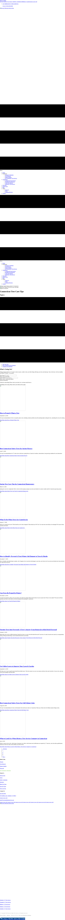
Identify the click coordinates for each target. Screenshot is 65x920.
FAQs (1, 777)
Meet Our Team (3, 784)
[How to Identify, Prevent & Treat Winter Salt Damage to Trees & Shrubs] (12, 553)
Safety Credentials (3, 779)
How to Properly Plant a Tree (9, 413)
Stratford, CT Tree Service (5, 900)
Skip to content (3, 0)
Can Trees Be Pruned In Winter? (11, 593)
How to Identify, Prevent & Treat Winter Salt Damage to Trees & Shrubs (24, 556)
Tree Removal (3, 764)
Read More (9, 420)
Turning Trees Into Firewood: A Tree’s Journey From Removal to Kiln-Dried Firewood (28, 629)
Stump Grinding (3, 766)
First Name (2, 375)
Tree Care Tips (3, 788)
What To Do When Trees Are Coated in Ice (14, 519)
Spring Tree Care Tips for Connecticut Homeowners (17, 484)
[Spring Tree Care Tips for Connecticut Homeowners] (12, 481)
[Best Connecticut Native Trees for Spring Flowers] (12, 445)
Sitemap (8, 915)
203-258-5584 (3, 793)
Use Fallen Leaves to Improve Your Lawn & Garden (17, 666)
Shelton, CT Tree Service (5, 906)
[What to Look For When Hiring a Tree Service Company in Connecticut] (12, 735)
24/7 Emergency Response (5, 770)
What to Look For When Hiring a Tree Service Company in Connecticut (23, 738)
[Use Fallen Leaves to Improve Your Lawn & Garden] (12, 663)
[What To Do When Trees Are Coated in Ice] (12, 516)
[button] (4, 380)
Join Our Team (3, 786)
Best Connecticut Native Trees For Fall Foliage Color (17, 703)
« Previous (5, 748)
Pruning (1, 761)
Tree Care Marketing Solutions (25, 915)
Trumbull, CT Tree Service (5, 902)
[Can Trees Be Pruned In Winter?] (12, 590)
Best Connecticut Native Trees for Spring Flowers (16, 448)
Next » (4, 756)
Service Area (2, 775)
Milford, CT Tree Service (5, 904)
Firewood (2, 768)
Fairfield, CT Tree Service (5, 908)
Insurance (2, 782)
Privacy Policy (3, 915)
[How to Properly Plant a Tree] (12, 410)
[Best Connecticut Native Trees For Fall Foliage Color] (12, 700)
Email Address (3, 377)
